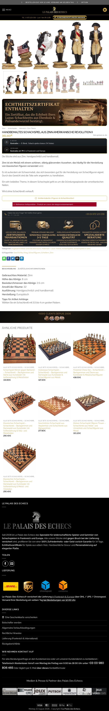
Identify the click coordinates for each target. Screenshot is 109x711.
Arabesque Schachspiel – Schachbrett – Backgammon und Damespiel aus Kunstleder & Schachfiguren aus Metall (52, 373)
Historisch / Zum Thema (27, 128)
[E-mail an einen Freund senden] (17, 259)
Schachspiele (12, 128)
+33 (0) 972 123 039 (95, 214)
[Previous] (7, 45)
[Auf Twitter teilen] (13, 259)
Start (3, 128)
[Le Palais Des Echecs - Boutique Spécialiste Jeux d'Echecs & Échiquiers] (54, 9)
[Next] (101, 45)
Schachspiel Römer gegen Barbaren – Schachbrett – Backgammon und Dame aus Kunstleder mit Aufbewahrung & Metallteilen (19, 373)
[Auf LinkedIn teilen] (22, 259)
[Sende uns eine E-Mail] (12, 564)
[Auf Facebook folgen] (5, 564)
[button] (6, 9)
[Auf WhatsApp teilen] (4, 259)
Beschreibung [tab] (9, 269)
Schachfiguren (34, 253)
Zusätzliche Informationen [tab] (31, 269)
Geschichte (18, 253)
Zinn (51, 253)
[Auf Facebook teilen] (9, 259)
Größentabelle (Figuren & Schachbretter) (56, 198)
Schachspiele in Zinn (82, 249)
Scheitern (45, 253)
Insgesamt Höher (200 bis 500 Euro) (26, 249)
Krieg (26, 253)
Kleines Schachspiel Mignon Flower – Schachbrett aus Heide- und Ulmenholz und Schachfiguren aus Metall (89, 427)
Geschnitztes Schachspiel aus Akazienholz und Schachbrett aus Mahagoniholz (52, 425)
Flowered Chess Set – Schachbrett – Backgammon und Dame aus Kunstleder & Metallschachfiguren (89, 372)
